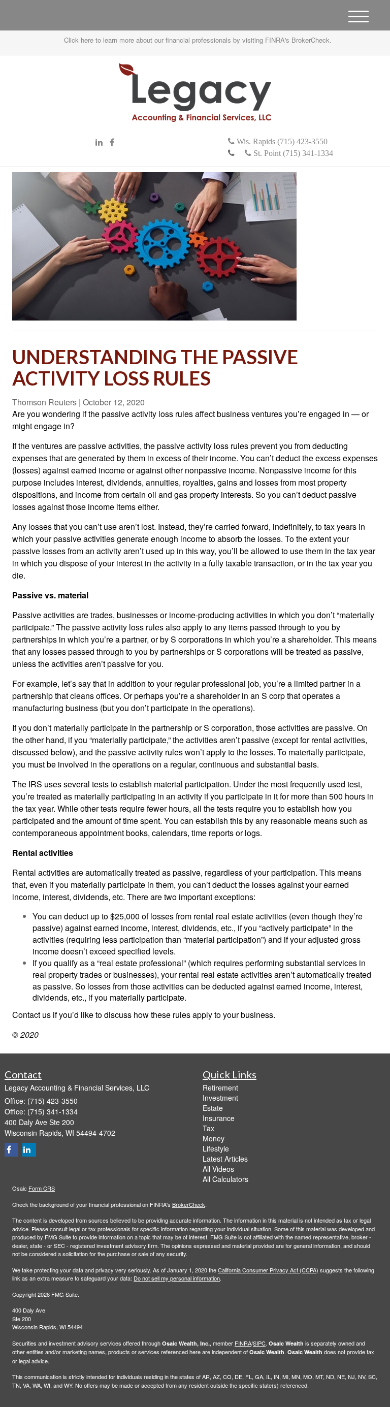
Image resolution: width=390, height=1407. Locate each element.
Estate (213, 1108)
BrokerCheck (188, 1204)
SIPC (259, 1343)
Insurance (219, 1118)
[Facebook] (112, 142)
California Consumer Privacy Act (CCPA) (268, 1270)
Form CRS (41, 1188)
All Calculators (225, 1179)
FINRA (243, 1343)
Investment (220, 1098)
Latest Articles (225, 1159)
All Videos (218, 1169)
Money (213, 1138)
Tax (208, 1128)
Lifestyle (216, 1148)
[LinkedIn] (99, 142)
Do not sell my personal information (177, 1278)
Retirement (220, 1087)
